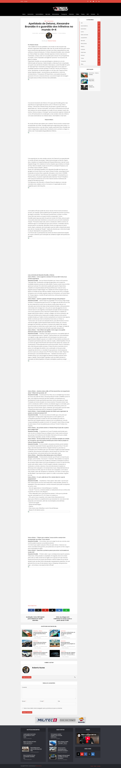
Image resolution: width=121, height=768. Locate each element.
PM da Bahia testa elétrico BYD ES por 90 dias (36, 749)
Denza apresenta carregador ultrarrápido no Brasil (68, 644)
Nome (24, 701)
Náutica (40, 630)
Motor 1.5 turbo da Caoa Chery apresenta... (29, 742)
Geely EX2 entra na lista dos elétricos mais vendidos (40, 653)
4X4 (88, 14)
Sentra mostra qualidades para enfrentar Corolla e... (63, 749)
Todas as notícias (27, 677)
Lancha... (91, 74)
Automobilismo (39, 14)
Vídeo (77, 14)
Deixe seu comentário (55, 738)
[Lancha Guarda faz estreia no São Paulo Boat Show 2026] (85, 75)
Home (22, 1)
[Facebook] (85, 754)
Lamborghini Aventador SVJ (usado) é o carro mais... (29, 735)
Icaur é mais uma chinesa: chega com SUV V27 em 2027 (39, 644)
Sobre (23, 14)
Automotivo (31, 14)
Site (59, 701)
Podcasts (71, 14)
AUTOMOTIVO (32, 606)
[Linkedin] (93, 754)
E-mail (42, 701)
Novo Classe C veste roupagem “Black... (63, 742)
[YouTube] (82, 754)
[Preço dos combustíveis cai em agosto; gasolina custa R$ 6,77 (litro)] (85, 81)
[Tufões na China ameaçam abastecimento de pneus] (85, 87)
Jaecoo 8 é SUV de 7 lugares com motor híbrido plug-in (68, 653)
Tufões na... (92, 87)
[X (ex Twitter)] (89, 754)
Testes (83, 14)
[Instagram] (78, 754)
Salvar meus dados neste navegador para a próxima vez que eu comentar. (43, 708)
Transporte (64, 14)
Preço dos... (92, 80)
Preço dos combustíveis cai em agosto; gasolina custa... (68, 634)
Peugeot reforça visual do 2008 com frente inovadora (64, 757)
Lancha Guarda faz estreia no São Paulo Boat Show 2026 (40, 634)
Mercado (48, 14)
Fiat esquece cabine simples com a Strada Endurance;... (56, 735)
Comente (24, 687)
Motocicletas (55, 14)
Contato (25, 1)
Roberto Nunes (44, 33)
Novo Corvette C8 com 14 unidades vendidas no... (29, 757)
